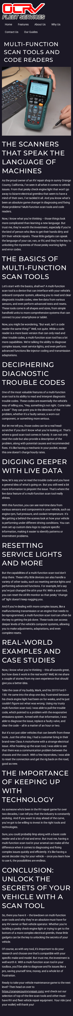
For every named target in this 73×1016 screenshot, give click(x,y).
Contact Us (11, 32)
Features (23, 24)
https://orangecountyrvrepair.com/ (23, 991)
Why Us (55, 24)
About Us (40, 24)
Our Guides (31, 32)
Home (8, 24)
